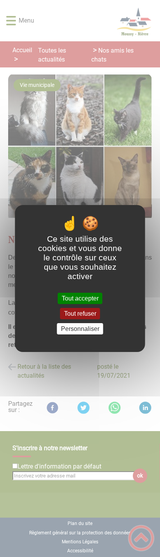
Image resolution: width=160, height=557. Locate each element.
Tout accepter (80, 298)
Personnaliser (80, 328)
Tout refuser (80, 313)
